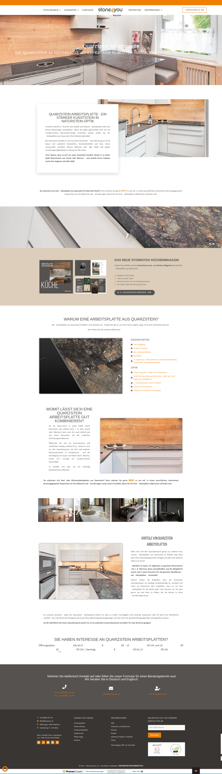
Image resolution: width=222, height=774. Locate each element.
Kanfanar (87, 10)
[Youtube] (48, 742)
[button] (5, 769)
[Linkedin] (57, 742)
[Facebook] (38, 742)
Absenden (154, 735)
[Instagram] (43, 742)
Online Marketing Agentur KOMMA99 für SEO (131, 766)
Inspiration (134, 10)
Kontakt (123, 191)
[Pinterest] (52, 742)
